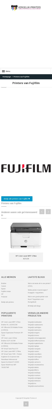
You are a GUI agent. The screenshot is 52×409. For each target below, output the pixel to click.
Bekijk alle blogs (35, 306)
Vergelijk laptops (33, 346)
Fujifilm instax (6, 291)
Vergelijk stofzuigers (35, 357)
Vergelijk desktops (34, 373)
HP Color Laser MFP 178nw (26, 256)
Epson (3, 289)
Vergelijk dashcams (34, 330)
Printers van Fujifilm (21, 77)
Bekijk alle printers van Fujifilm (16, 199)
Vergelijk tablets (33, 367)
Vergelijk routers (33, 351)
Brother (3, 283)
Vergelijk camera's (34, 362)
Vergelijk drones (33, 335)
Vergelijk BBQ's (33, 370)
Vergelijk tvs (32, 383)
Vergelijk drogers (34, 333)
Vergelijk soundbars (34, 354)
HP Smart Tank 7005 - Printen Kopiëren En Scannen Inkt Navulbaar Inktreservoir (11, 356)
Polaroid (4, 297)
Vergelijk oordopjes (34, 378)
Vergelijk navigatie (34, 349)
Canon (3, 286)
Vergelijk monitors (34, 375)
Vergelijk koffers (33, 359)
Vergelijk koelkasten (35, 322)
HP (2, 294)
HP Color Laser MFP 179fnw (11, 351)
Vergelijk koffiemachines (36, 341)
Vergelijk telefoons (34, 381)
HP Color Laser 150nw (9, 338)
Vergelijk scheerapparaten (37, 338)
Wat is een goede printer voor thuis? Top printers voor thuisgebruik (38, 299)
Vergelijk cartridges (34, 327)
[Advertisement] (26, 42)
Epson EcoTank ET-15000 (10, 362)
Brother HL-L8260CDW (9, 325)
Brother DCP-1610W (8, 341)
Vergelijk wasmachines (36, 386)
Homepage (7, 77)
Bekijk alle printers (7, 302)
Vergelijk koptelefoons (35, 343)
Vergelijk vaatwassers (35, 325)
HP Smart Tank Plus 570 (9, 349)
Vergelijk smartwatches (36, 365)
